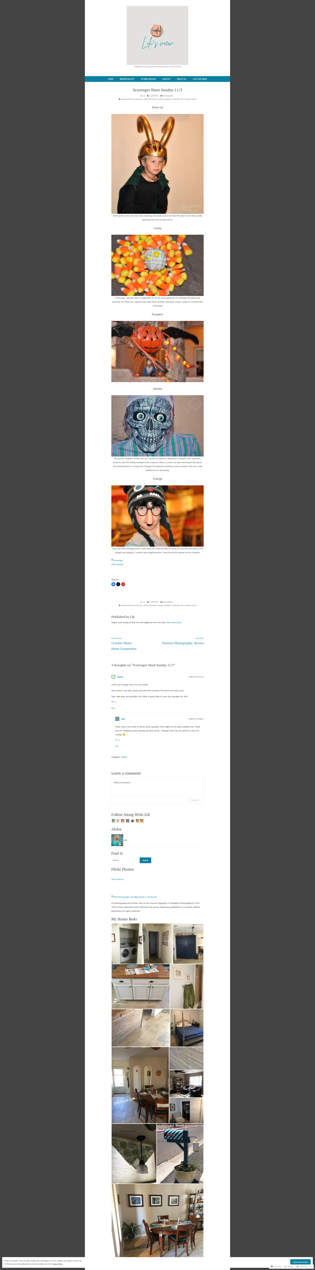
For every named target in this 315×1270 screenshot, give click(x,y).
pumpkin (167, 99)
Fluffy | (124, 756)
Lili (144, 96)
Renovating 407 (127, 79)
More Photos (117, 879)
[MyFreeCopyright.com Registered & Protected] (134, 896)
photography (168, 96)
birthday (130, 99)
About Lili (181, 79)
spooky (193, 99)
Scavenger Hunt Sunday (180, 99)
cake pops (138, 99)
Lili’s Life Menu (200, 79)
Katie (120, 676)
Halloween (152, 99)
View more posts (174, 622)
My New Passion (148, 79)
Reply (113, 708)
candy (145, 99)
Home (110, 79)
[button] (126, 943)
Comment (195, 800)
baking (123, 99)
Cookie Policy (58, 1264)
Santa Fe (166, 79)
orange (160, 99)
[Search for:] (125, 860)
